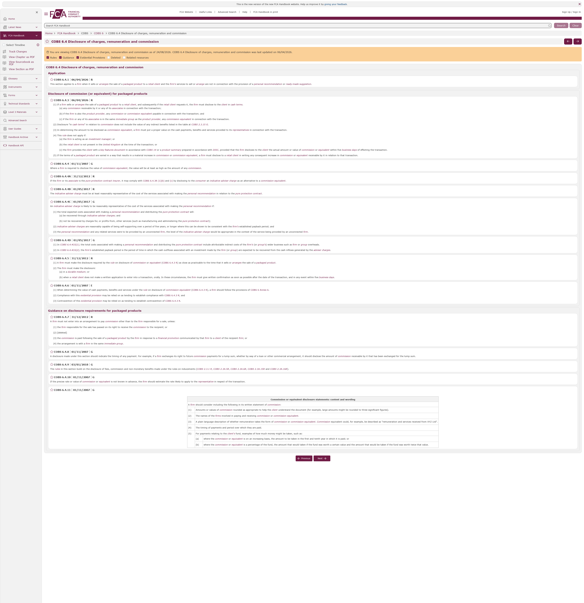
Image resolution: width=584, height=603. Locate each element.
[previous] (568, 41)
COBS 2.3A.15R (256, 369)
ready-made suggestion (298, 84)
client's (231, 434)
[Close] (579, 4)
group (304, 245)
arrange (200, 84)
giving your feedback (335, 4)
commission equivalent (139, 114)
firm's (173, 84)
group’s (262, 245)
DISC (216, 150)
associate (73, 181)
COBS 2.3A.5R (221, 369)
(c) (171, 180)
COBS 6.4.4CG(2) (69, 250)
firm (79, 84)
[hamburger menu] (46, 14)
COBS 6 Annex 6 (260, 290)
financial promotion (168, 338)
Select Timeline (15, 44)
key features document (112, 150)
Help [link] (244, 12)
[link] (65, 14)
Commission (323, 422)
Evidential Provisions (92, 57)
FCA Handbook (66, 33)
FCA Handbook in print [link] (265, 12)
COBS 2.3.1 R (204, 369)
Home (49, 33)
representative (206, 382)
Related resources (138, 57)
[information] (38, 45)
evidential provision (90, 295)
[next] (578, 41)
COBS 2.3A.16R (278, 369)
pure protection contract (99, 181)
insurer (116, 181)
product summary (171, 150)
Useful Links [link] (205, 12)
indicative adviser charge (223, 181)
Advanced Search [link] (227, 12)
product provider (96, 114)
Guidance (68, 57)
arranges (103, 84)
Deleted (115, 57)
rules (57, 369)
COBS (84, 33)
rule (64, 135)
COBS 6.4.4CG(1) (69, 244)
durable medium (76, 272)
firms (218, 416)
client (224, 105)
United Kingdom (111, 145)
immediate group (125, 119)
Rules (53, 57)
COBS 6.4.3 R (169, 262)
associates (117, 108)
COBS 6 (98, 33)
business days (349, 150)
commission (74, 108)
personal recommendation (268, 84)
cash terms (236, 105)
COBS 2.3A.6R (238, 369)
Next (320, 458)
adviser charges (322, 250)
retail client (154, 84)
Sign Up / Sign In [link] (571, 12)
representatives (241, 130)
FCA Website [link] (186, 12)
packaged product (132, 84)
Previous (305, 458)
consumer (200, 181)
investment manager (100, 139)
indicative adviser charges (101, 216)
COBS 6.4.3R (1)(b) (153, 180)
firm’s (236, 226)
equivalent (323, 150)
